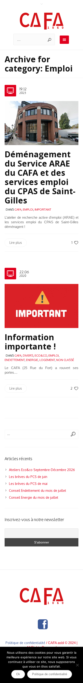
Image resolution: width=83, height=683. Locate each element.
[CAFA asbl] (42, 21)
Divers (28, 355)
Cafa (18, 209)
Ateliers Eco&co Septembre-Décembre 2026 (42, 470)
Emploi (28, 209)
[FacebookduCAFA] (42, 624)
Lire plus (15, 243)
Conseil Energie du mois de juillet (33, 497)
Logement (47, 360)
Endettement (15, 360)
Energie (32, 360)
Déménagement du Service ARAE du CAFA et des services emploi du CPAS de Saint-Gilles (40, 177)
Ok (18, 674)
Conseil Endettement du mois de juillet (37, 490)
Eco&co (41, 355)
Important (43, 209)
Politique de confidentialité (25, 643)
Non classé (65, 360)
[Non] (77, 665)
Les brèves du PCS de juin (28, 477)
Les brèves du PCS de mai (28, 484)
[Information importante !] (41, 306)
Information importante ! (30, 342)
